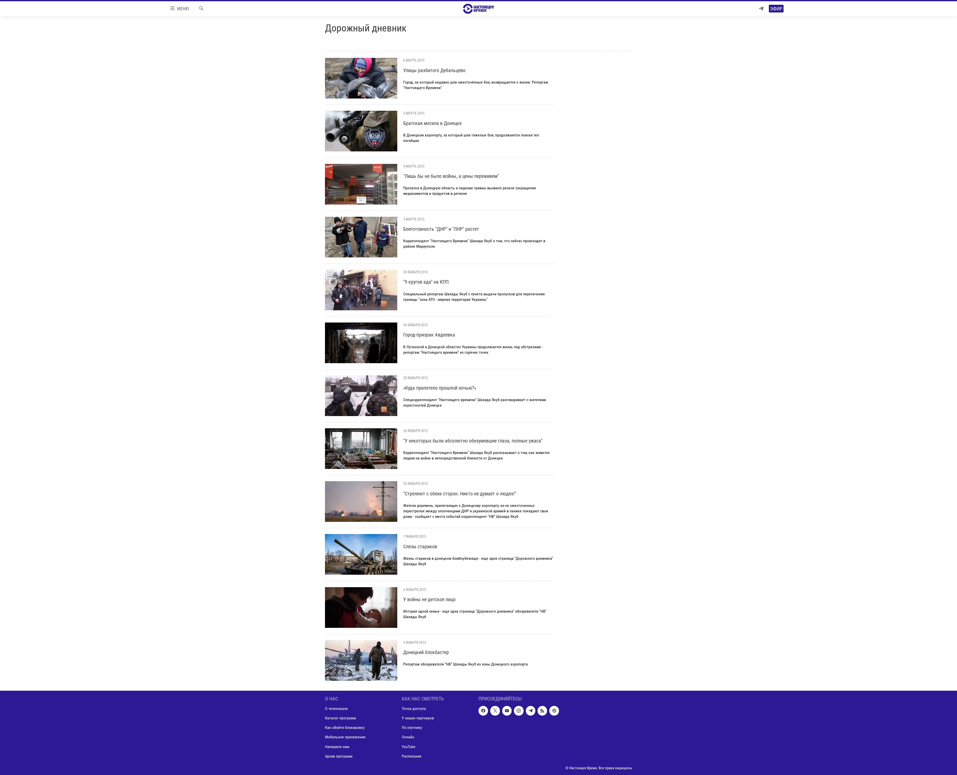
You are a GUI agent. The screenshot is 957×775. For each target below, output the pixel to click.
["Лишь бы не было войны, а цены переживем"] (361, 184)
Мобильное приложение (345, 737)
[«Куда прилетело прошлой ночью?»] (361, 395)
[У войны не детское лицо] (361, 607)
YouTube (408, 746)
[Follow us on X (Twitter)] (495, 710)
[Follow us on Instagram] (518, 710)
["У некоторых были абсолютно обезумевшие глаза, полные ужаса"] (361, 448)
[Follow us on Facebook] (483, 710)
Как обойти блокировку (345, 727)
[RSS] (542, 710)
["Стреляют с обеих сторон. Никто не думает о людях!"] (361, 501)
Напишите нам (337, 746)
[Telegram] (761, 8)
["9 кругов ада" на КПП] (361, 290)
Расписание (411, 756)
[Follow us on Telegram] (530, 710)
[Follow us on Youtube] (507, 710)
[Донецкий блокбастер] (361, 660)
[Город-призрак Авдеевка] (361, 343)
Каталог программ (340, 718)
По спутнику (412, 727)
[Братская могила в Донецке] (361, 131)
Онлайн (408, 737)
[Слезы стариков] (361, 554)
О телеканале (336, 708)
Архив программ (338, 756)
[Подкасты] (554, 710)
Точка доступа (414, 708)
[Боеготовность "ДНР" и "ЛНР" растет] (361, 237)
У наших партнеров (418, 718)
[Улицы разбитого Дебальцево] (361, 78)
